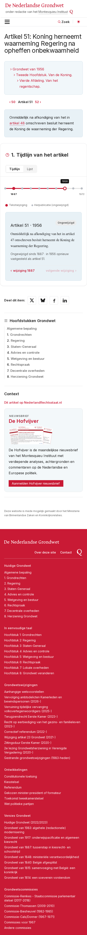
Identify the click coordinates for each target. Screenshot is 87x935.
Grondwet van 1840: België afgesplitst (30, 862)
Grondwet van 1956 (28, 69)
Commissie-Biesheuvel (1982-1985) (28, 911)
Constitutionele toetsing (20, 776)
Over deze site (45, 552)
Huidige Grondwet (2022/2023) (26, 822)
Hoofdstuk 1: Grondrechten (23, 635)
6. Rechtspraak (14, 605)
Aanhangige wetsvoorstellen (24, 691)
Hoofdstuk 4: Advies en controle (26, 651)
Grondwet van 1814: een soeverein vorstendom (37, 877)
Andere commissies (17, 928)
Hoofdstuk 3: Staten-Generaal (25, 646)
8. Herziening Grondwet (20, 616)
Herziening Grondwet (27, 377)
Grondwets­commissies (21, 889)
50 (13, 102)
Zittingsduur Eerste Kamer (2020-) (28, 742)
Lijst (30, 169)
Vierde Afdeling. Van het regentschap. (38, 83)
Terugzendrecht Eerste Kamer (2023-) (31, 716)
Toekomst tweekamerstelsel (24, 798)
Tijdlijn (14, 169)
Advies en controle (25, 353)
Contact (66, 552)
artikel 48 (17, 123)
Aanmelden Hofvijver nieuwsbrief (36, 483)
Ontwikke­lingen (15, 769)
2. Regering (12, 583)
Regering (18, 341)
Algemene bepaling (22, 328)
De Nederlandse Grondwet (34, 5)
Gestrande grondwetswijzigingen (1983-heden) (37, 758)
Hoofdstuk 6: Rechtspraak (22, 662)
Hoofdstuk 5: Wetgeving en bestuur (29, 656)
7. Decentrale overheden (21, 611)
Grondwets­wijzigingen (21, 685)
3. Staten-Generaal (17, 589)
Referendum (13, 787)
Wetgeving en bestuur (28, 359)
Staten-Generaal (23, 347)
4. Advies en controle (19, 594)
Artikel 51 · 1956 (26, 225)
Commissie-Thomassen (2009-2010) (29, 906)
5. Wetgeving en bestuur (21, 600)
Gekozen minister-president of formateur (32, 793)
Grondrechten (21, 335)
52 (37, 102)
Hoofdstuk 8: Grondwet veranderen (29, 673)
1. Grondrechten (15, 578)
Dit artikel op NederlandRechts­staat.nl (33, 402)
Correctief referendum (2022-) (25, 731)
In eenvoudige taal (18, 628)
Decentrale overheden (27, 371)
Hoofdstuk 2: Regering (20, 640)
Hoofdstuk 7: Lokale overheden (26, 667)
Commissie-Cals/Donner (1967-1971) (29, 917)
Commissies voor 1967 (19, 922)
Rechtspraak (20, 365)
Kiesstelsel (11, 782)
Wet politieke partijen (19, 804)
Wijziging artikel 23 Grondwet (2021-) (30, 737)
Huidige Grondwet (17, 565)
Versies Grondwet (17, 815)
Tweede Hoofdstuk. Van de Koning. (44, 75)
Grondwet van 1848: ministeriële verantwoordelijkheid (41, 857)
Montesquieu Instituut (53, 11)
